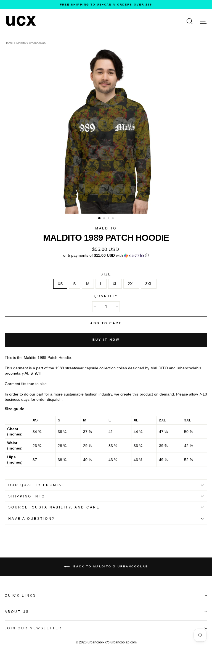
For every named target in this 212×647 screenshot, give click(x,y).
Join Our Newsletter (33, 628)
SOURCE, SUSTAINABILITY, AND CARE (54, 507)
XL (115, 284)
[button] (106, 255)
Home (9, 43)
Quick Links (20, 595)
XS (60, 284)
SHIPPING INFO (26, 496)
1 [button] (99, 218)
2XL (131, 284)
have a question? (31, 518)
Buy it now (106, 339)
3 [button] (109, 218)
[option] (106, 5)
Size (106, 274)
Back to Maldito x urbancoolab (110, 566)
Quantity (106, 296)
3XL (148, 284)
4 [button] (113, 218)
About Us (17, 611)
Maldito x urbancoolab (31, 43)
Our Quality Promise (36, 485)
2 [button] (104, 218)
